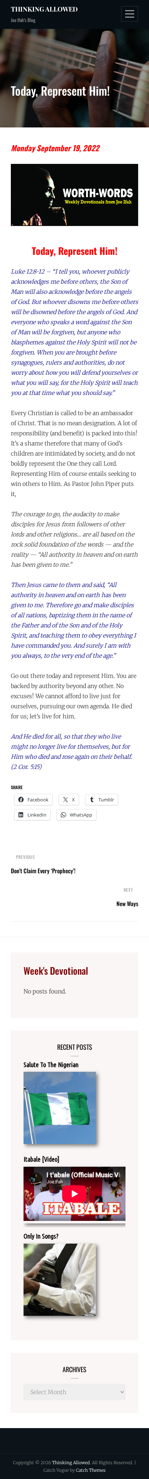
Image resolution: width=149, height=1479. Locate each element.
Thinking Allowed (44, 9)
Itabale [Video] (41, 1159)
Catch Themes (91, 1470)
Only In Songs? (41, 1236)
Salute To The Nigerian (51, 1064)
